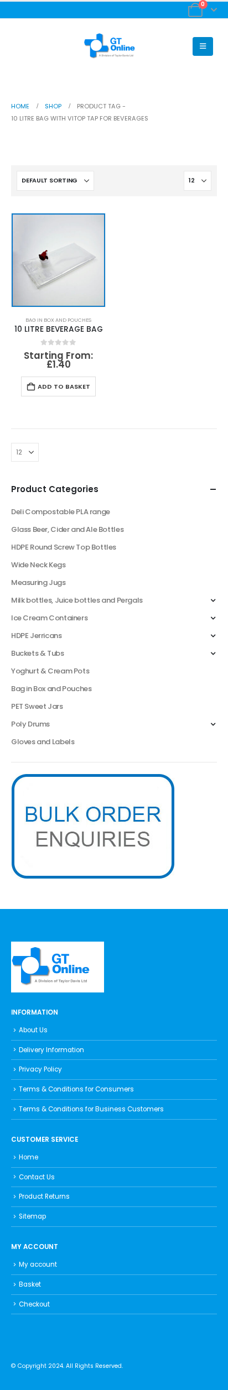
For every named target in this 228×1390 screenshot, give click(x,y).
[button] (19, 46)
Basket (30, 1284)
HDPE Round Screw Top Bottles (63, 547)
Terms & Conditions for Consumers (76, 1089)
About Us (33, 1030)
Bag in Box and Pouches (58, 319)
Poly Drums (30, 724)
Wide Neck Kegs (38, 565)
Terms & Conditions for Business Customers (91, 1109)
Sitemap (32, 1216)
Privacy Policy (40, 1069)
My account (38, 1264)
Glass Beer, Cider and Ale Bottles (67, 529)
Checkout (34, 1304)
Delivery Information (51, 1050)
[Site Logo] (114, 46)
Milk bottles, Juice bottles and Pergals (77, 600)
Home (28, 1157)
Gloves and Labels (42, 741)
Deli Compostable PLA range (60, 511)
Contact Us (37, 1177)
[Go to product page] (58, 260)
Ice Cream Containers (49, 618)
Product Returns (44, 1196)
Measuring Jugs (38, 582)
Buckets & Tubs (37, 653)
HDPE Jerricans (36, 635)
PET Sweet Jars (37, 706)
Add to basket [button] (64, 386)
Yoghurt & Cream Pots (50, 671)
